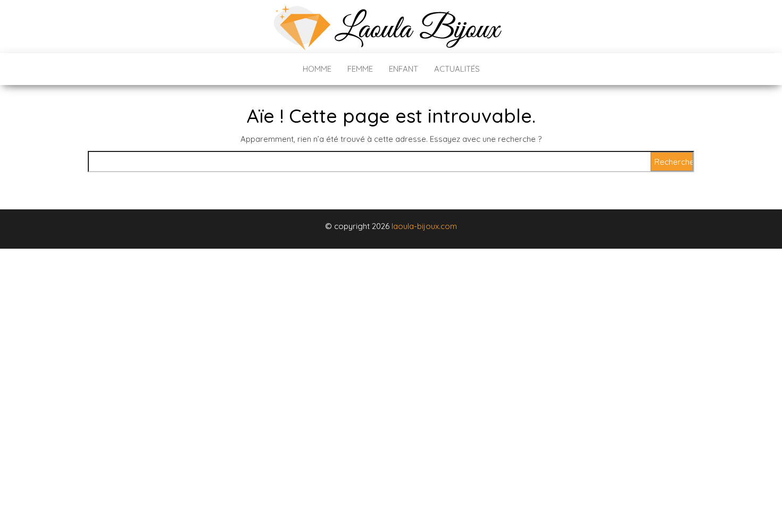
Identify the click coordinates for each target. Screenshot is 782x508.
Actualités (457, 69)
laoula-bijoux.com (424, 226)
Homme (317, 69)
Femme (360, 69)
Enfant (403, 69)
